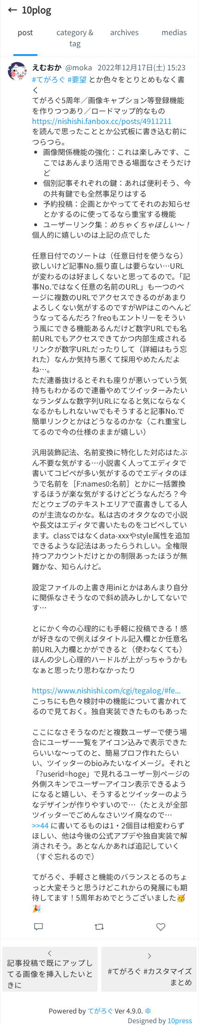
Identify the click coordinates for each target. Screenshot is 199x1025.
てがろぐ (100, 1010)
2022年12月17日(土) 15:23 (142, 67)
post (25, 31)
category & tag (74, 37)
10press (180, 1020)
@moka (78, 67)
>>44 (40, 825)
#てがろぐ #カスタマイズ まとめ (150, 976)
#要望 (77, 79)
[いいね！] (160, 926)
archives (124, 31)
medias (174, 31)
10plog (36, 9)
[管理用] (147, 1010)
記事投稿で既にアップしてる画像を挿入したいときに (50, 973)
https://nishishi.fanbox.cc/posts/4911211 (102, 120)
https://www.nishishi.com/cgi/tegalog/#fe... (106, 690)
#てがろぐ (49, 79)
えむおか (47, 67)
